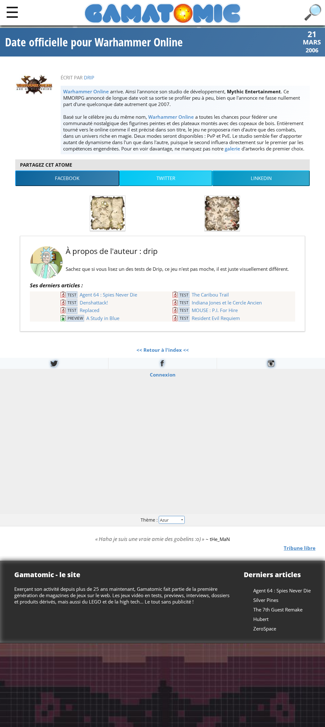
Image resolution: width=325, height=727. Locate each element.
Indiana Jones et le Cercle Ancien (227, 302)
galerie (232, 148)
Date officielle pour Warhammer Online (94, 42)
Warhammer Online (86, 91)
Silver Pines (265, 600)
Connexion (163, 374)
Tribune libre (299, 547)
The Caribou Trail (210, 294)
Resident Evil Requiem (216, 318)
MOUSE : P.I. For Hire (215, 310)
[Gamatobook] (162, 363)
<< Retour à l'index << (162, 350)
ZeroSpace (264, 628)
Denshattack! (94, 302)
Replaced (89, 310)
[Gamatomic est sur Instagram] (271, 363)
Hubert (261, 619)
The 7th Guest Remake (277, 609)
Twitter (165, 178)
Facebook (67, 178)
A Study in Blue (102, 318)
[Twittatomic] (54, 363)
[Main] (12, 12)
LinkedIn (261, 178)
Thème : (150, 520)
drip (89, 77)
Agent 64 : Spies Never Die (108, 294)
